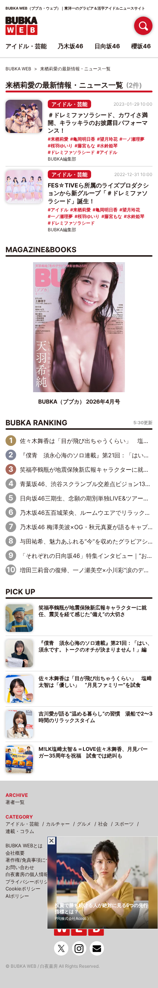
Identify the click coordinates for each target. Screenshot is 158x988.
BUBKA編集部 (62, 159)
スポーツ (124, 824)
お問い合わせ (20, 867)
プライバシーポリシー (29, 882)
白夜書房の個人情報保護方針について (46, 874)
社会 (103, 824)
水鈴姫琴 (109, 145)
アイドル (108, 152)
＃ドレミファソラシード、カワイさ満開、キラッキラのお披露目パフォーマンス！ (98, 122)
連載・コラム (20, 831)
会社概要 (15, 853)
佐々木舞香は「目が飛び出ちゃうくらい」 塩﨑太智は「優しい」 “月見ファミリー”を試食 (95, 681)
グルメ (84, 824)
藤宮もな (86, 145)
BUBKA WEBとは (24, 845)
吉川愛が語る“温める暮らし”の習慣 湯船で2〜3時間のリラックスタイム (95, 716)
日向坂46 (107, 46)
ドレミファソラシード (73, 152)
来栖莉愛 (59, 139)
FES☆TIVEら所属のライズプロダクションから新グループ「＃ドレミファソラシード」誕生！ (98, 193)
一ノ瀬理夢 (133, 139)
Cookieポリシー (23, 889)
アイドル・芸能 (69, 104)
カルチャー (58, 824)
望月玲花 (109, 139)
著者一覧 (15, 802)
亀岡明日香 (84, 139)
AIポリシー (17, 896)
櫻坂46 (141, 46)
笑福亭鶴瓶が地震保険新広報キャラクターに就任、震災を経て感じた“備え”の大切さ (93, 610)
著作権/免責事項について (33, 860)
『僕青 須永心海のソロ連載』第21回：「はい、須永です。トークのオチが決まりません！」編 (95, 646)
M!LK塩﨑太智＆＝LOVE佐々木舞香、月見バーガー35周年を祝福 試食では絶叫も (93, 752)
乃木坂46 (70, 46)
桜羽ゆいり (62, 145)
